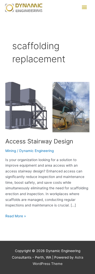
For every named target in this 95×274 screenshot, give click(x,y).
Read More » (15, 215)
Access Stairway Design (39, 141)
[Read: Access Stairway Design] (47, 107)
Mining (10, 151)
